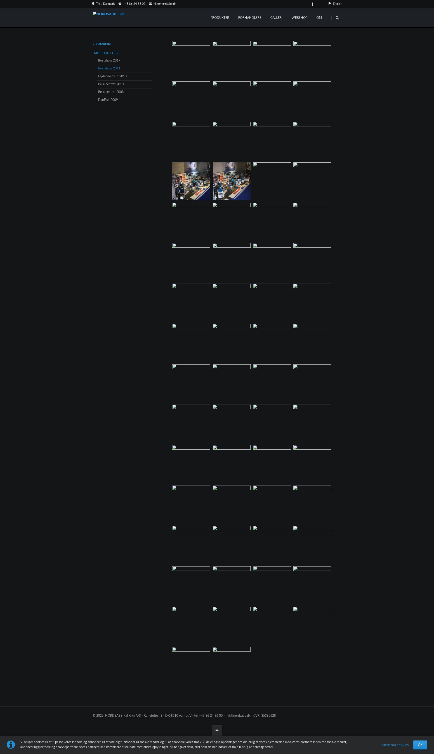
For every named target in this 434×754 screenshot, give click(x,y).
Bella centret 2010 (111, 84)
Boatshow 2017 (109, 60)
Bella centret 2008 (111, 92)
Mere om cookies (395, 745)
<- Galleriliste (102, 44)
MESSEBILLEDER (106, 53)
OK (420, 745)
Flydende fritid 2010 (112, 76)
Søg (337, 18)
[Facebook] (313, 4)
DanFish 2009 (108, 100)
